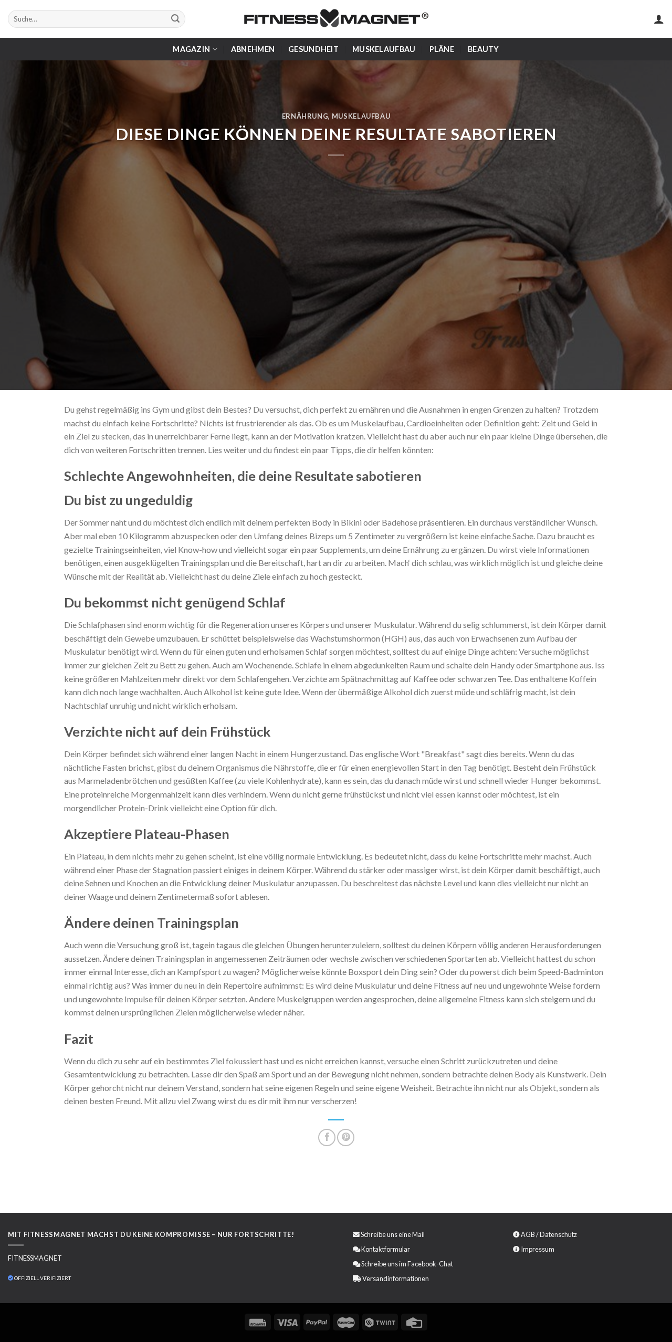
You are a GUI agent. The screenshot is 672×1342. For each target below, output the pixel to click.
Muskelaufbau (383, 49)
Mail (418, 1234)
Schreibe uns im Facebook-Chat (406, 1264)
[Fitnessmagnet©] (336, 19)
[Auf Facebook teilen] (326, 1137)
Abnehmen (253, 49)
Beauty (483, 49)
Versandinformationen (395, 1278)
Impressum (537, 1249)
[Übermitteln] (175, 19)
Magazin (191, 49)
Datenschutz (558, 1234)
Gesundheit (313, 49)
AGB (528, 1234)
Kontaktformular (385, 1249)
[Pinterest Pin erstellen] (345, 1137)
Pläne (441, 49)
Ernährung (305, 116)
